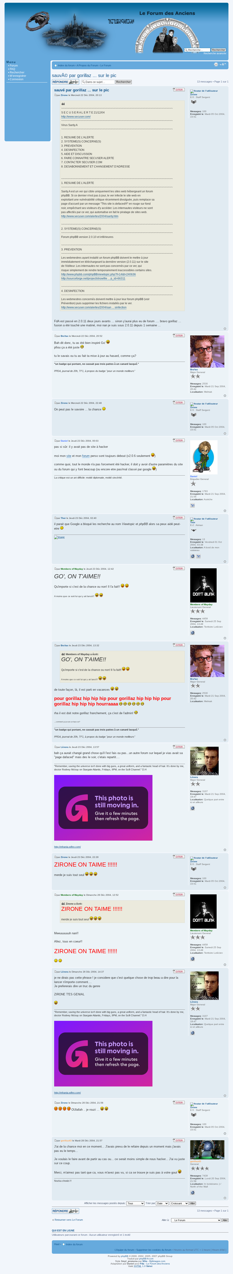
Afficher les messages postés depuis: (105, 1203)
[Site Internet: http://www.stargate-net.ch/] (192, 1192)
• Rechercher (16, 72)
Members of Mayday (72, 569)
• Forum (13, 65)
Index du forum (66, 65)
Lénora (64, 747)
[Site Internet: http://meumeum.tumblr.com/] (192, 633)
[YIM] (192, 505)
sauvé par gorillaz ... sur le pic (81, 90)
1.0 (143, 1266)
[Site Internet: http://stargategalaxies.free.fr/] (192, 556)
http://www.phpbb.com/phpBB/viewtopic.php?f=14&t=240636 (98, 274)
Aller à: (165, 1220)
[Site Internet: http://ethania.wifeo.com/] (192, 808)
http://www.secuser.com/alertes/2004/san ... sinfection (94, 307)
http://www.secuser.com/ (76, 116)
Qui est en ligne (63, 1230)
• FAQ (11, 69)
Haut (225, 328)
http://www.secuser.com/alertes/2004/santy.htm (89, 216)
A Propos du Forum (87, 65)
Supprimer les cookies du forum (153, 1249)
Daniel (64, 441)
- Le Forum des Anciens (155, 1263)
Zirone (64, 95)
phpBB (124, 1256)
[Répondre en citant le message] (179, 89)
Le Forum (105, 65)
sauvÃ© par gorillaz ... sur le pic (84, 75)
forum (86, 456)
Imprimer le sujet (215, 64)
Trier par (151, 1203)
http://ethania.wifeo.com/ (67, 846)
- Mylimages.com (153, 1261)
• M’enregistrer (17, 75)
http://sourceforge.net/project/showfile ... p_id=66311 (93, 278)
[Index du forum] (116, 58)
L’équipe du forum (124, 1249)
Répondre (57, 80)
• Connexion (15, 79)
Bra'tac (64, 336)
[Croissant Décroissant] (183, 1203)
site (68, 456)
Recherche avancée (215, 53)
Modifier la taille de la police (223, 64)
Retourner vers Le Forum (69, 1219)
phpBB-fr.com (146, 1258)
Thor (63, 518)
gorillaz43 (66, 1140)
